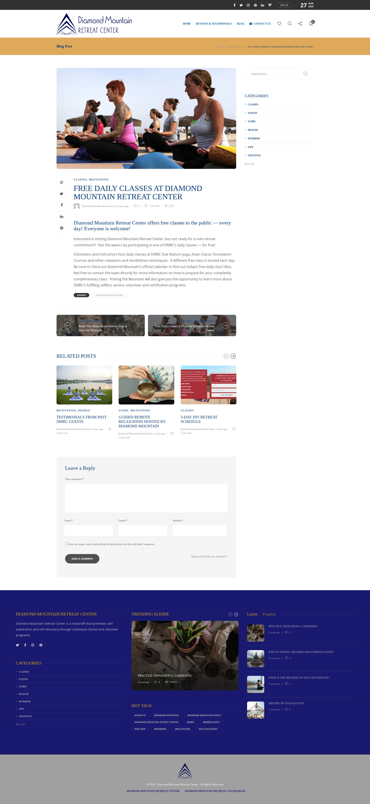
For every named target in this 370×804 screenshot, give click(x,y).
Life (250, 147)
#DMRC (190, 722)
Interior (254, 138)
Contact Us (262, 23)
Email (122, 520)
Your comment (74, 479)
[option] (84, 399)
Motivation (235, 46)
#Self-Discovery (208, 728)
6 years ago (123, 206)
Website (178, 520)
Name (68, 520)
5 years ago (221, 429)
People (84, 410)
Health (100, 321)
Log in (284, 5)
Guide (123, 410)
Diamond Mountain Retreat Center (99, 206)
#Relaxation (182, 728)
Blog (240, 23)
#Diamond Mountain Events (204, 715)
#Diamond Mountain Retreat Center (156, 722)
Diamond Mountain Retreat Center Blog (215, 791)
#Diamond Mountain (166, 715)
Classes (80, 179)
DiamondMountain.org (109, 295)
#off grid (139, 728)
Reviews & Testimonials (214, 23)
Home (187, 23)
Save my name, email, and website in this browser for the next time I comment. (112, 544)
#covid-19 (140, 715)
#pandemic (160, 728)
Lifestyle (254, 155)
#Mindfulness (211, 722)
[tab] (252, 614)
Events (252, 113)
